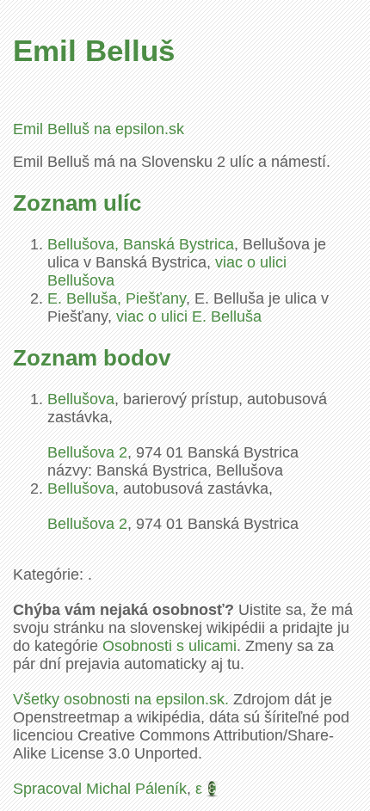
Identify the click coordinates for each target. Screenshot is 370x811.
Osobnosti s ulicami (169, 645)
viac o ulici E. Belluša (189, 316)
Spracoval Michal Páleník (100, 788)
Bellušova (80, 399)
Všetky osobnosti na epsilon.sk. (121, 699)
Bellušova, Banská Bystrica (140, 244)
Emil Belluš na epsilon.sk (98, 129)
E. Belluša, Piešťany (116, 298)
